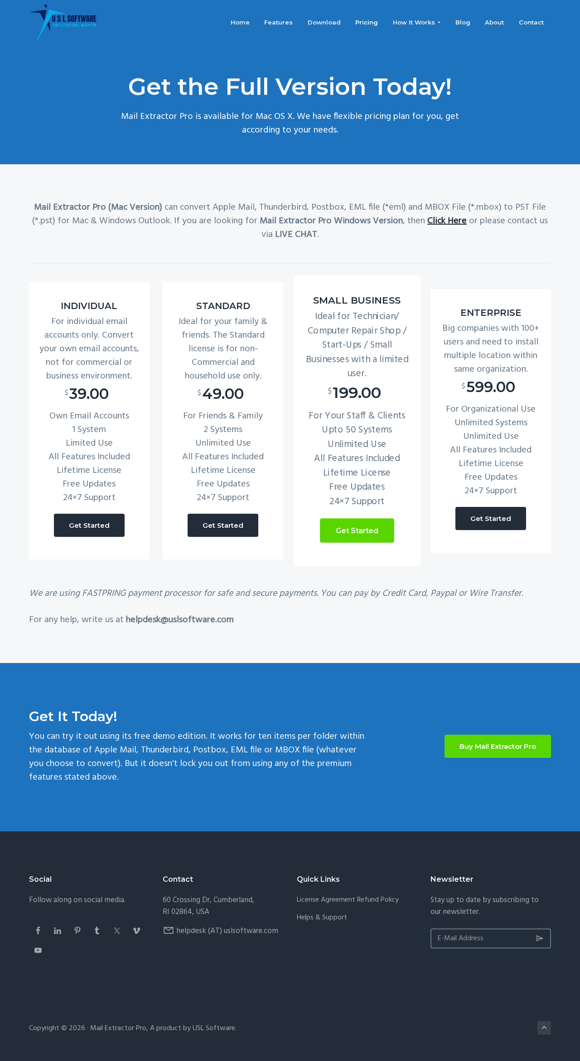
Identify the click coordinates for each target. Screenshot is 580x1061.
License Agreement (326, 900)
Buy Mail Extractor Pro (497, 746)
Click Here (447, 221)
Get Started (89, 525)
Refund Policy (378, 900)
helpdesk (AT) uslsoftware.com (227, 931)
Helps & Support (322, 917)
